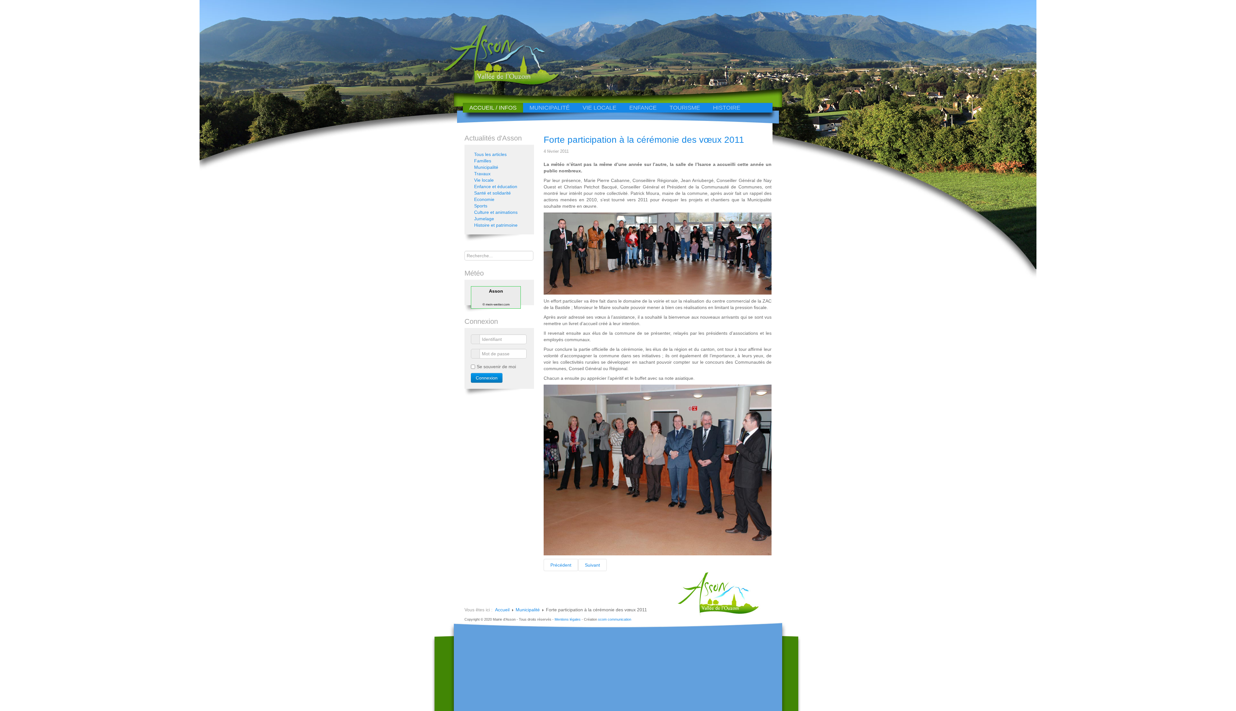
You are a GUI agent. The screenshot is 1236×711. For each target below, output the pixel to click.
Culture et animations (496, 212)
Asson (496, 291)
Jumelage (484, 218)
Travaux (482, 173)
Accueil (502, 609)
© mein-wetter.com (496, 304)
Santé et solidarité (492, 193)
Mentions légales (568, 619)
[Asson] (497, 84)
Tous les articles (490, 154)
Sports (480, 205)
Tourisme (685, 108)
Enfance (643, 108)
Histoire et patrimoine (496, 225)
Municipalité (549, 108)
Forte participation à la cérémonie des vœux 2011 (644, 140)
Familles (482, 160)
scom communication (614, 619)
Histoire (726, 108)
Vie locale (599, 108)
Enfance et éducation (495, 186)
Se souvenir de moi (496, 366)
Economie (484, 199)
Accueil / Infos (493, 108)
